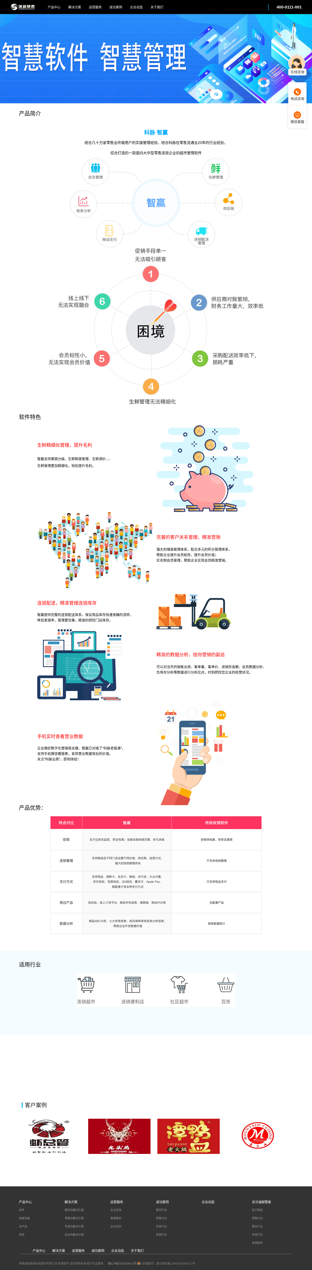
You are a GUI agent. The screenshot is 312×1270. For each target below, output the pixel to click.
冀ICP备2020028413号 (122, 1263)
